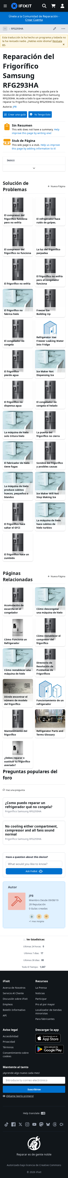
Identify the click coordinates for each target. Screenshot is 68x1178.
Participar (41, 998)
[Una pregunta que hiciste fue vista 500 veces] (32, 916)
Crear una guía (17, 114)
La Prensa (41, 987)
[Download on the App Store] (48, 1038)
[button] (44, 5)
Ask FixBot (31, 871)
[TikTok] (6, 1124)
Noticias (40, 993)
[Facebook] (13, 1124)
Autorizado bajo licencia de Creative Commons (34, 1165)
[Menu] (5, 6)
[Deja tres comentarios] (46, 916)
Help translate (31, 1113)
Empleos (8, 1004)
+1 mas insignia (36, 921)
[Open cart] (53, 5)
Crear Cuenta (34, 20)
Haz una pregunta (15, 788)
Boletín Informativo (14, 1010)
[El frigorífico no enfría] (18, 269)
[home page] (21, 6)
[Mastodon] (41, 1124)
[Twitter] (20, 1124)
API (5, 1015)
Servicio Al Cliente (13, 993)
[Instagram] (27, 1124)
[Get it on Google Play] (49, 1049)
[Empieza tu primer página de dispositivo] (39, 916)
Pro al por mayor (45, 1004)
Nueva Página (58, 186)
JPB (15, 106)
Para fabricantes (45, 1019)
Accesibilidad (10, 1036)
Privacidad (9, 1041)
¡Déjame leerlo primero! (20, 1096)
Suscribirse (34, 1089)
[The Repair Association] (62, 1124)
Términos (8, 1047)
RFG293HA (17, 28)
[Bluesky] (48, 1124)
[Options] (5, 29)
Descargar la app (47, 1030)
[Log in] (62, 5)
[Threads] (55, 1124)
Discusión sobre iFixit (15, 998)
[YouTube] (34, 1124)
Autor (12, 887)
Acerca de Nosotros (14, 987)
